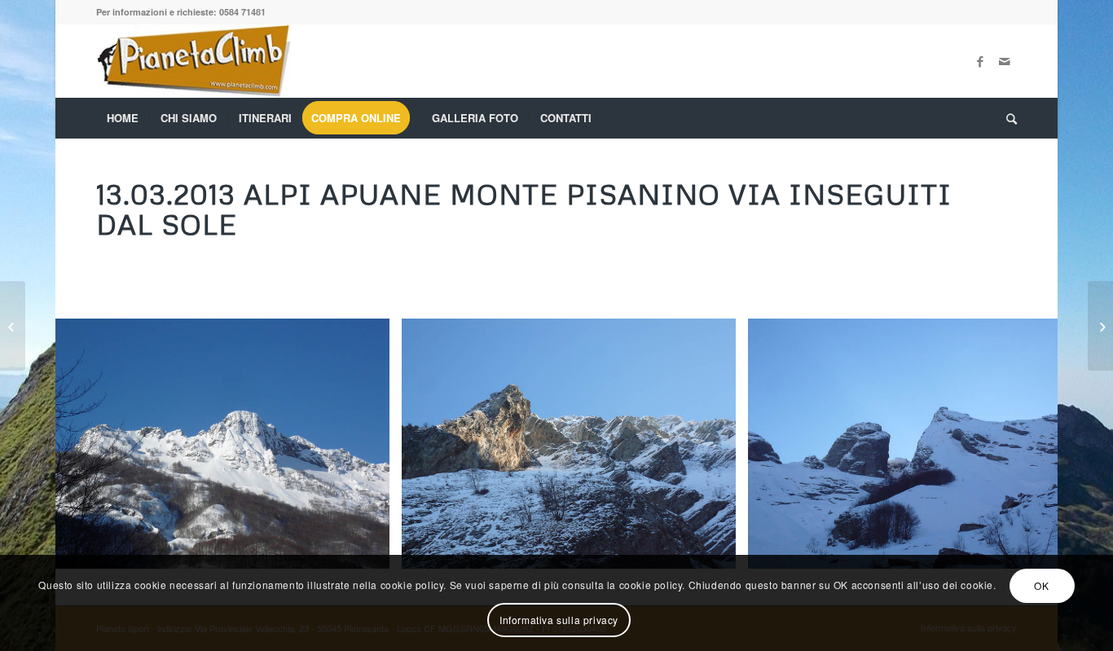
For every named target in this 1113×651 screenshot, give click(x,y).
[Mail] (1004, 61)
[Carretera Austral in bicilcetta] (12, 326)
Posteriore (1020, 444)
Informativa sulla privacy (558, 620)
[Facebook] (980, 61)
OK (1041, 585)
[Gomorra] (1100, 326)
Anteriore (92, 444)
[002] (718, 550)
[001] (371, 550)
